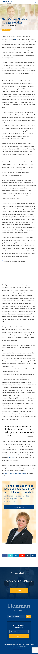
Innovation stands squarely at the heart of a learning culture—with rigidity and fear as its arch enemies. (19, 430)
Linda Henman (10, 25)
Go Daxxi (24, 649)
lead (19, 353)
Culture (6, 30)
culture (16, 39)
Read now (19, 591)
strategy (11, 457)
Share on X (30, 436)
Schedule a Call (19, 507)
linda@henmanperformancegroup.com (15, 473)
